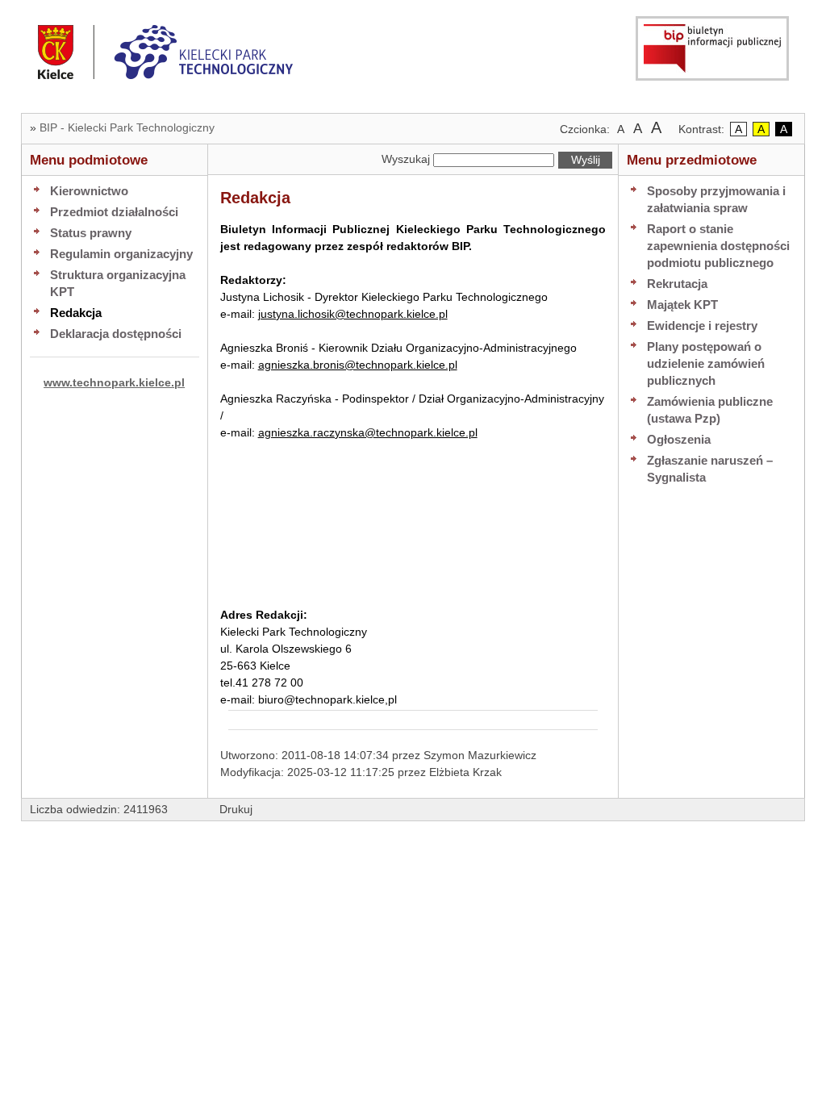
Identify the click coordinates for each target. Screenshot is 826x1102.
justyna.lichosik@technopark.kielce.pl (353, 313)
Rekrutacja (677, 283)
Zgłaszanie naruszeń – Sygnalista (710, 468)
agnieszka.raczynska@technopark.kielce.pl (368, 432)
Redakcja (76, 312)
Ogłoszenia (679, 439)
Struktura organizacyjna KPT (118, 283)
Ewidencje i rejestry (702, 325)
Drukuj (235, 809)
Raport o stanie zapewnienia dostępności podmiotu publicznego (718, 245)
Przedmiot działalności (114, 212)
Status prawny (90, 233)
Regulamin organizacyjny (121, 254)
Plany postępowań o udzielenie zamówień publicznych (706, 363)
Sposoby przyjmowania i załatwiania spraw (716, 199)
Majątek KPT (682, 304)
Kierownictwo (89, 191)
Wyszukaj (406, 158)
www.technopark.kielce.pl (114, 382)
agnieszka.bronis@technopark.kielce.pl (357, 364)
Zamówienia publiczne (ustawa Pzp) (710, 409)
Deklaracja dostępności (115, 333)
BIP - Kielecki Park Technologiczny (127, 127)
